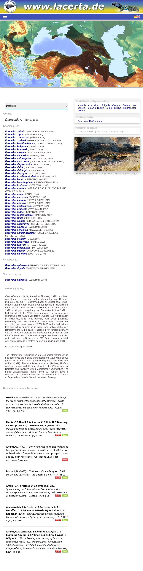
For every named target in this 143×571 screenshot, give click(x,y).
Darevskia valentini (16, 253)
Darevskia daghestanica (18, 164)
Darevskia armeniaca (17, 137)
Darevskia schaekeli (16, 229)
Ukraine (81, 110)
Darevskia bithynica (16, 146)
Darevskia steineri (15, 238)
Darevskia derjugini (16, 173)
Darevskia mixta (14, 194)
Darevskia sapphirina (17, 223)
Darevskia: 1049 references (91, 121)
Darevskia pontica (15, 203)
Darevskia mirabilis (16, 188)
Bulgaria (105, 105)
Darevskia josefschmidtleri (20, 176)
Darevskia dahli (14, 167)
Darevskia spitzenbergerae (20, 232)
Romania (91, 108)
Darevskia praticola (16, 209)
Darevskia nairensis (16, 197)
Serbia (109, 108)
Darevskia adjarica (15, 131)
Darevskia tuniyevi (15, 244)
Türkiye (117, 108)
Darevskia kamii (14, 179)
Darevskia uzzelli (15, 250)
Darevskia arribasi (15, 140)
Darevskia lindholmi (16, 185)
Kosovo (81, 108)
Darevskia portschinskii (18, 206)
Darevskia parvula (15, 200)
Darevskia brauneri (16, 149)
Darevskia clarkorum (17, 161)
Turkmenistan (129, 108)
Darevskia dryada (15, 268)
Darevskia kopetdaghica (19, 182)
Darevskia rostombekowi (19, 215)
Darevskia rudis (14, 218)
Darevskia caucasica (16, 155)
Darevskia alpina (14, 134)
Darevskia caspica (15, 152)
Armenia (81, 105)
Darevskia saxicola (16, 226)
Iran (134, 105)
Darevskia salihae (15, 221)
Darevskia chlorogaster (18, 158)
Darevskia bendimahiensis (20, 143)
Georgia (116, 105)
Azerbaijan (93, 105)
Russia (100, 108)
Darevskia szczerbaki (17, 241)
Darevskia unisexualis (17, 247)
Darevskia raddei (14, 212)
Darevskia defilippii (16, 170)
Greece (126, 105)
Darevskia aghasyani (17, 265)
